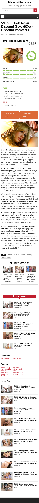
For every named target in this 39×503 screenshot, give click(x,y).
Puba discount (6, 257)
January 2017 (5, 367)
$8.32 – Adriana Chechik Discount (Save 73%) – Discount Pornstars (26, 462)
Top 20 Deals (20, 34)
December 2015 (17, 372)
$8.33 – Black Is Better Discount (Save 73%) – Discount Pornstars (19, 278)
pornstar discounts (26, 254)
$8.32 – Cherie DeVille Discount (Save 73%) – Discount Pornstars (25, 473)
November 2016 (6, 369)
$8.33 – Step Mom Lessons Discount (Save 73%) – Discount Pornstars (31, 278)
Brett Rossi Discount (13, 254)
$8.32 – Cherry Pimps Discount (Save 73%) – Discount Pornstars (25, 451)
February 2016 (17, 369)
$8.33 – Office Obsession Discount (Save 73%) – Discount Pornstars (8, 278)
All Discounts (12, 34)
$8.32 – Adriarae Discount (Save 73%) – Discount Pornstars (23, 345)
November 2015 (17, 374)
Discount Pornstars (19, 2)
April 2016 (4, 376)
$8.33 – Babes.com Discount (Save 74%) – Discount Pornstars (26, 440)
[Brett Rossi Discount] (13, 55)
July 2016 (4, 371)
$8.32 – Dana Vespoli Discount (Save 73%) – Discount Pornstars (25, 485)
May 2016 (4, 374)
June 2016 (4, 372)
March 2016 (16, 367)
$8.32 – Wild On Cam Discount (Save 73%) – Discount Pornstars (24, 334)
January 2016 (16, 371)
